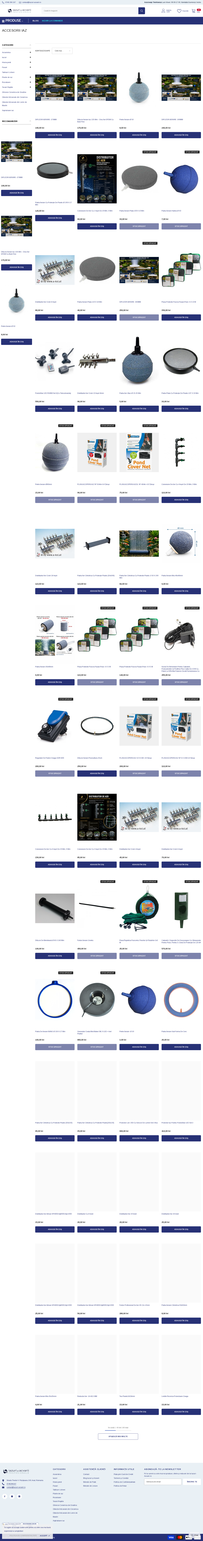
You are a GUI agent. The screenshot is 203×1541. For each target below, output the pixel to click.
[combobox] (89, 10)
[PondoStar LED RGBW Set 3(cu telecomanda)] (55, 361)
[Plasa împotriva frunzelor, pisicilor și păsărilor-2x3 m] (139, 908)
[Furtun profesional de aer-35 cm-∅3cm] (139, 1273)
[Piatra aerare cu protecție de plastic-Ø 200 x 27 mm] (55, 170)
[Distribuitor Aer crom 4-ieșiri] (139, 817)
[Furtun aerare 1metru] (97, 908)
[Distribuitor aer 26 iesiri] (181, 1182)
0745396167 (11, 1484)
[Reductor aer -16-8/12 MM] (97, 1364)
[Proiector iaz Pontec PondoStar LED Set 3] (181, 1090)
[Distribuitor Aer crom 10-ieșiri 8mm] (97, 361)
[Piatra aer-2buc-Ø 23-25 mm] (139, 361)
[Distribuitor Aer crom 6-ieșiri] (181, 817)
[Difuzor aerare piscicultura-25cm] (97, 726)
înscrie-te (192, 1482)
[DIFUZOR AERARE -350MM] (139, 270)
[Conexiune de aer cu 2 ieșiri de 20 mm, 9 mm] (97, 178)
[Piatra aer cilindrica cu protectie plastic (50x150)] (55, 1090)
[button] (16, 52)
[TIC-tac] (19, 1496)
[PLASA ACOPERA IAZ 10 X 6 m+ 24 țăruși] (139, 726)
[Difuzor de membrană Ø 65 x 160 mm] (55, 908)
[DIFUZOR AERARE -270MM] (16, 152)
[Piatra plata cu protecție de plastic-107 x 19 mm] (181, 361)
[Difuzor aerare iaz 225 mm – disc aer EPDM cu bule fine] (16, 226)
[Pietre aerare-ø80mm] (55, 452)
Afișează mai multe (118, 1436)
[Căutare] (93, 10)
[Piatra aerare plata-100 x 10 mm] (139, 178)
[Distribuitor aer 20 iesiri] (139, 1182)
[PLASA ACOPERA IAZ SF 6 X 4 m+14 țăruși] (181, 726)
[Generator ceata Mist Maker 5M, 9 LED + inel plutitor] (97, 999)
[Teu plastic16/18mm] (139, 1364)
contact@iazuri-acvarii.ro (31, 2)
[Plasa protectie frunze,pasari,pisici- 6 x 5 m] (139, 634)
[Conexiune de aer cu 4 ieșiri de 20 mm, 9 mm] (181, 452)
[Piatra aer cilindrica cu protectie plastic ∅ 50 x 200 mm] (139, 543)
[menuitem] (16, 52)
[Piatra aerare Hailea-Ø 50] (181, 178)
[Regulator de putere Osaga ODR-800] (55, 726)
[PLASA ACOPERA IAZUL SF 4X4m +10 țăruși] (139, 452)
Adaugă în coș (17, 193)
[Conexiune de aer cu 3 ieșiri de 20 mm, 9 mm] (97, 817)
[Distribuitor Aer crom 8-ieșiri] (55, 270)
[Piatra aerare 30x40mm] (55, 634)
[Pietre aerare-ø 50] (16, 300)
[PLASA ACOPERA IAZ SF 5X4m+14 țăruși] (97, 452)
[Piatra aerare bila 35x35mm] (55, 1364)
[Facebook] (4, 1496)
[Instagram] (12, 1496)
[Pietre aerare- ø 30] (139, 999)
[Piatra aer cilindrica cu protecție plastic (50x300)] (97, 543)
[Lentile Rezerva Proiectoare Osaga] (181, 1364)
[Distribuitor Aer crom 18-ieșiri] (55, 543)
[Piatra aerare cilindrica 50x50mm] (181, 1273)
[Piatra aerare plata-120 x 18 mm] (97, 270)
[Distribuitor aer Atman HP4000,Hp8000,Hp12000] (55, 1182)
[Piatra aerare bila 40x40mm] (181, 543)
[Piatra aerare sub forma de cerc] (181, 999)
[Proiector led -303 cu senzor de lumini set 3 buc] (139, 1090)
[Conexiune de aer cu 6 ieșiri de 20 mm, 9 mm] (55, 817)
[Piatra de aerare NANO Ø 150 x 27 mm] (55, 999)
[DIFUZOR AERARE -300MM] (181, 87)
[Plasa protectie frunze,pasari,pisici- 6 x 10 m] (181, 270)
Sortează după (42, 51)
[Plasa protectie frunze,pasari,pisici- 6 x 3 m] (97, 634)
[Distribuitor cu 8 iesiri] (97, 1182)
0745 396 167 (10, 2)
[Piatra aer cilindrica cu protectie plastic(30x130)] (97, 1090)
